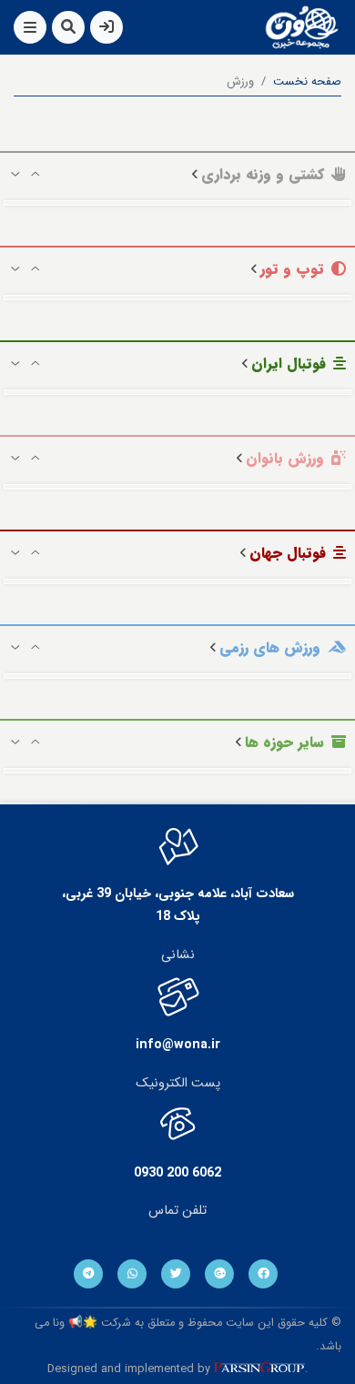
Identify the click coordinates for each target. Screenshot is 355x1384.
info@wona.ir (178, 1045)
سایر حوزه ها (284, 742)
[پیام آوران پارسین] (259, 1370)
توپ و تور (292, 269)
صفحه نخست (307, 82)
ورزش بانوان (285, 458)
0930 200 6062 (177, 1173)
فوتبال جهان (287, 552)
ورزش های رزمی (269, 647)
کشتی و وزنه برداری (262, 174)
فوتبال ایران (288, 363)
